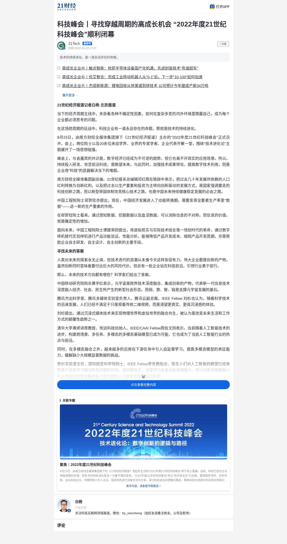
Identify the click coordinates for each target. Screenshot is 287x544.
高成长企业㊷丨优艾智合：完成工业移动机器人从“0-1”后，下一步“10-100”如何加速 (132, 77)
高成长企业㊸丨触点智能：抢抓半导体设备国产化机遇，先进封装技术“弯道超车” (130, 68)
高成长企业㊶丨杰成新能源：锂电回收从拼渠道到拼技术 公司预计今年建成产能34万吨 (135, 86)
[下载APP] (217, 6)
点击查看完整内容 (143, 384)
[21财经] (74, 6)
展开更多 (68, 95)
